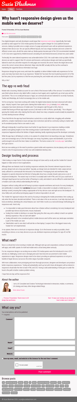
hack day (27, 386)
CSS (57, 386)
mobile (23, 37)
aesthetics (67, 389)
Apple (34, 382)
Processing (6, 393)
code (26, 382)
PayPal (33, 389)
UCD (59, 382)
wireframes (58, 389)
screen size (18, 389)
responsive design (32, 37)
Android (5, 386)
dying (48, 104)
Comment (9, 319)
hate (66, 386)
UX (40, 37)
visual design (50, 386)
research (53, 382)
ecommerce (18, 386)
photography (40, 389)
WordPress (66, 382)
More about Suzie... (19, 290)
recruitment (49, 389)
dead (58, 104)
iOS (43, 386)
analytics (26, 389)
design (21, 382)
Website (9, 354)
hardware (14, 393)
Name (10, 343)
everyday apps (60, 141)
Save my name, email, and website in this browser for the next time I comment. (30, 359)
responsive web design (48, 41)
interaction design (14, 37)
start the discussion (9, 33)
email (61, 386)
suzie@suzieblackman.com (27, 399)
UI (30, 382)
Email (10, 348)
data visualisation (8, 389)
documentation (36, 386)
